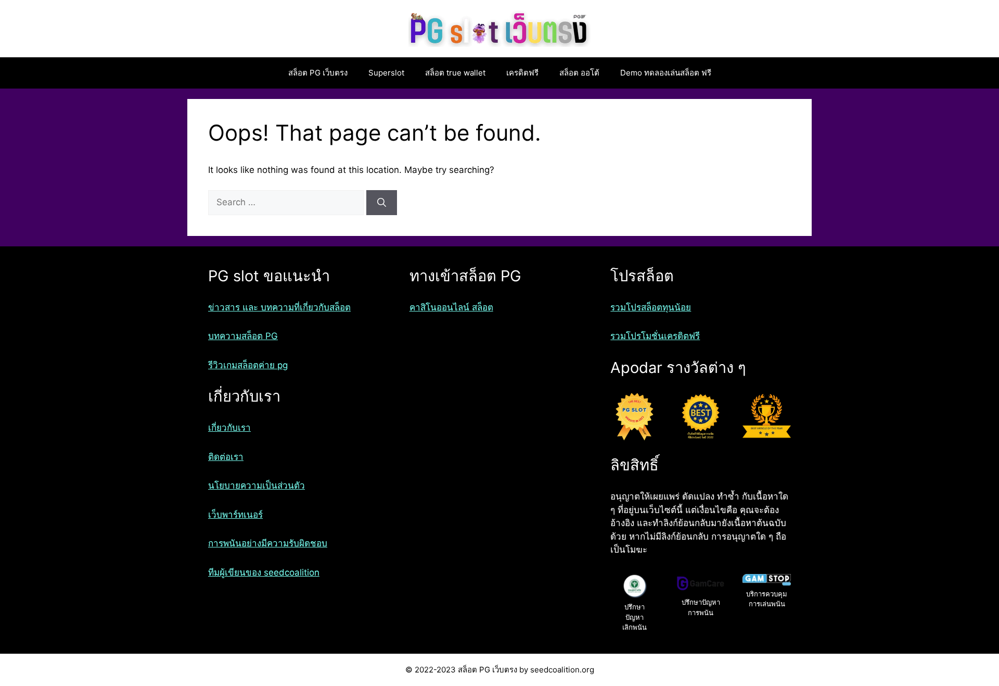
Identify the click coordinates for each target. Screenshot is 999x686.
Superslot (386, 73)
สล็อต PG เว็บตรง (318, 73)
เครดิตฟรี (522, 73)
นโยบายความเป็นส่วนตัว (256, 485)
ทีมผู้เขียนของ (236, 572)
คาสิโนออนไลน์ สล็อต (451, 307)
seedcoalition (291, 572)
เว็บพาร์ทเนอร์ (235, 514)
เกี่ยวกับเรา (229, 427)
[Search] (381, 202)
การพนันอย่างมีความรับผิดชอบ (267, 543)
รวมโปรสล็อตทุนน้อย (650, 307)
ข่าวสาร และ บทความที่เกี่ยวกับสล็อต (279, 307)
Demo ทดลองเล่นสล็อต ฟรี (665, 73)
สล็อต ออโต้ (579, 73)
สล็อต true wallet (455, 73)
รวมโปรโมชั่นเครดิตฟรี (655, 336)
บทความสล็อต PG (243, 336)
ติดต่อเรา (226, 457)
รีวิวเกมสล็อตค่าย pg (248, 365)
